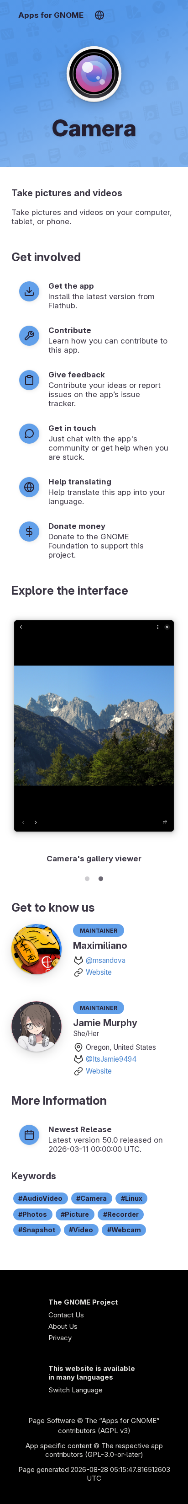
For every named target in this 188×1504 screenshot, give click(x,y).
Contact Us (66, 1315)
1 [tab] (87, 877)
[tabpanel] (94, 738)
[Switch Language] (99, 15)
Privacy (60, 1337)
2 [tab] (100, 877)
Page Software (51, 1420)
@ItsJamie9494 (111, 1059)
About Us (63, 1326)
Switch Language (75, 1390)
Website (99, 972)
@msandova (105, 960)
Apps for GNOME (51, 15)
